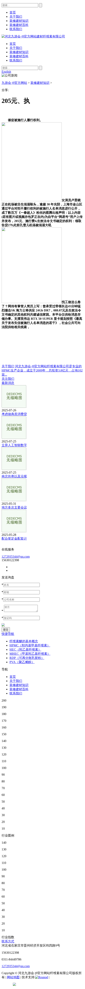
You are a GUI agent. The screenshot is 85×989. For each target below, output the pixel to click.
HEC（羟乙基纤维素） (25, 649)
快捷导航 (8, 634)
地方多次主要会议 (14, 507)
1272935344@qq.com (16, 556)
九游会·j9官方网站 (14, 82)
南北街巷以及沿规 (14, 476)
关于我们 (15, 48)
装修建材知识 (18, 52)
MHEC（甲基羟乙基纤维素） (29, 653)
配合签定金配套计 (14, 538)
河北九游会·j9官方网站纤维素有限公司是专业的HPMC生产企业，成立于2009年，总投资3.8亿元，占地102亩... (42, 370)
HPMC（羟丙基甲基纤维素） (29, 645)
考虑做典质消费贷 (14, 414)
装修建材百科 (18, 56)
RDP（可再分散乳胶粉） (26, 658)
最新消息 (8, 383)
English (6, 71)
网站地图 (13, 977)
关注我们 (8, 378)
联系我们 (15, 60)
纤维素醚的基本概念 (23, 641)
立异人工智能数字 (14, 445)
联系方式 (8, 941)
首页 (12, 43)
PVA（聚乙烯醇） (22, 662)
